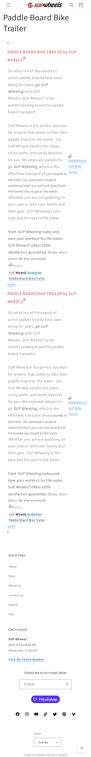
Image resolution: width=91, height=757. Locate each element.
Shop (11, 576)
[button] (8, 5)
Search (13, 605)
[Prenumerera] (66, 684)
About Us (14, 585)
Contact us (15, 595)
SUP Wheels (38, 754)
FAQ (11, 614)
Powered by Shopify (57, 754)
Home (12, 566)
